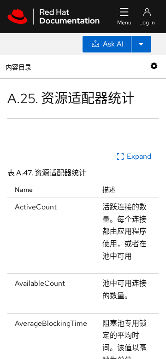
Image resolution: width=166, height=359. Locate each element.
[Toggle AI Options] (141, 44)
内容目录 (18, 66)
